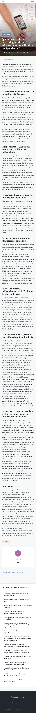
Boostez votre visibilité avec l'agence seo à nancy (17, 600)
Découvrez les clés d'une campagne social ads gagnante (18, 632)
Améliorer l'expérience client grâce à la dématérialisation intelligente (16, 675)
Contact (24, 703)
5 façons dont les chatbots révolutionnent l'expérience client (16, 669)
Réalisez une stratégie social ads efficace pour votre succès (18, 606)
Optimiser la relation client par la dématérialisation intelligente (14, 612)
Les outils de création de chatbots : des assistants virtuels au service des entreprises (17, 651)
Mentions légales (14, 703)
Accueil (4, 59)
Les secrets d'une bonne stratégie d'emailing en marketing (17, 618)
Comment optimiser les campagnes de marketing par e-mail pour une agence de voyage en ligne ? (16, 625)
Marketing (6, 34)
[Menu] (32, 1)
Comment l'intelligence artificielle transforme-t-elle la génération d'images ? (17, 645)
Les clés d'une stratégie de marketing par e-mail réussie (17, 657)
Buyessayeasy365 (18, 697)
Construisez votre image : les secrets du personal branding (16, 594)
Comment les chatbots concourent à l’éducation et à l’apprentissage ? (15, 663)
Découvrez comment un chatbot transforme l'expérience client (17, 680)
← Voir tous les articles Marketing (12, 573)
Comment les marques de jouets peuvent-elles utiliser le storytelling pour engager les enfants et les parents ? (17, 638)
